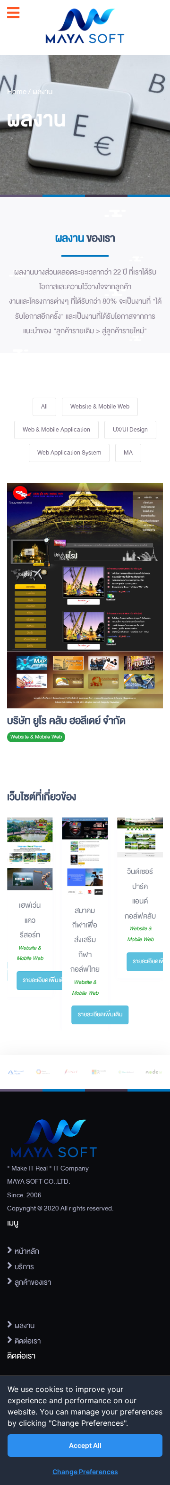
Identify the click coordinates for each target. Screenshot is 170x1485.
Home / (20, 92)
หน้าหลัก (27, 1251)
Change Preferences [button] (85, 1472)
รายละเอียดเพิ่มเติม (45, 980)
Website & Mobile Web (99, 406)
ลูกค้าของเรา (33, 1282)
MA (128, 453)
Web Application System (69, 453)
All (44, 406)
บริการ (24, 1267)
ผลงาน (42, 92)
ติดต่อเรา (28, 1341)
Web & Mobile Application (56, 429)
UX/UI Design (130, 429)
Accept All (85, 1445)
